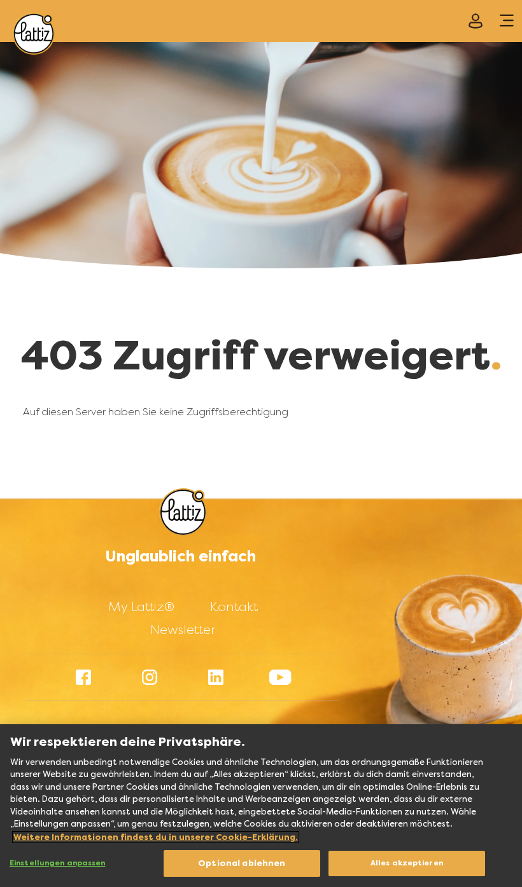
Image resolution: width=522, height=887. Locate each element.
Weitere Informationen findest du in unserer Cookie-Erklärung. (155, 837)
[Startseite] (34, 34)
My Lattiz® (141, 607)
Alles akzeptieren (406, 863)
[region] (261, 805)
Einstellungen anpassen (57, 863)
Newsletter (182, 629)
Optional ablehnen (241, 863)
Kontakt (234, 607)
